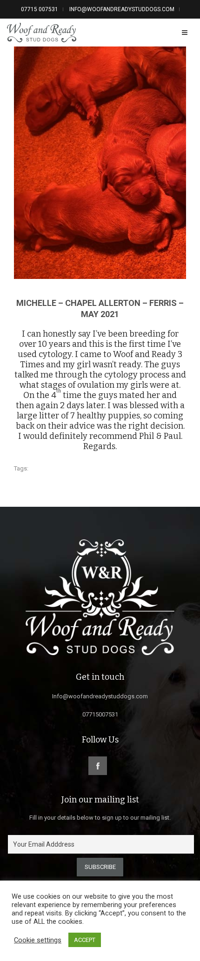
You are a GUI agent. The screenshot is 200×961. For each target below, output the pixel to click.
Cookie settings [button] (37, 940)
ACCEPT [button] (84, 939)
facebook (97, 765)
